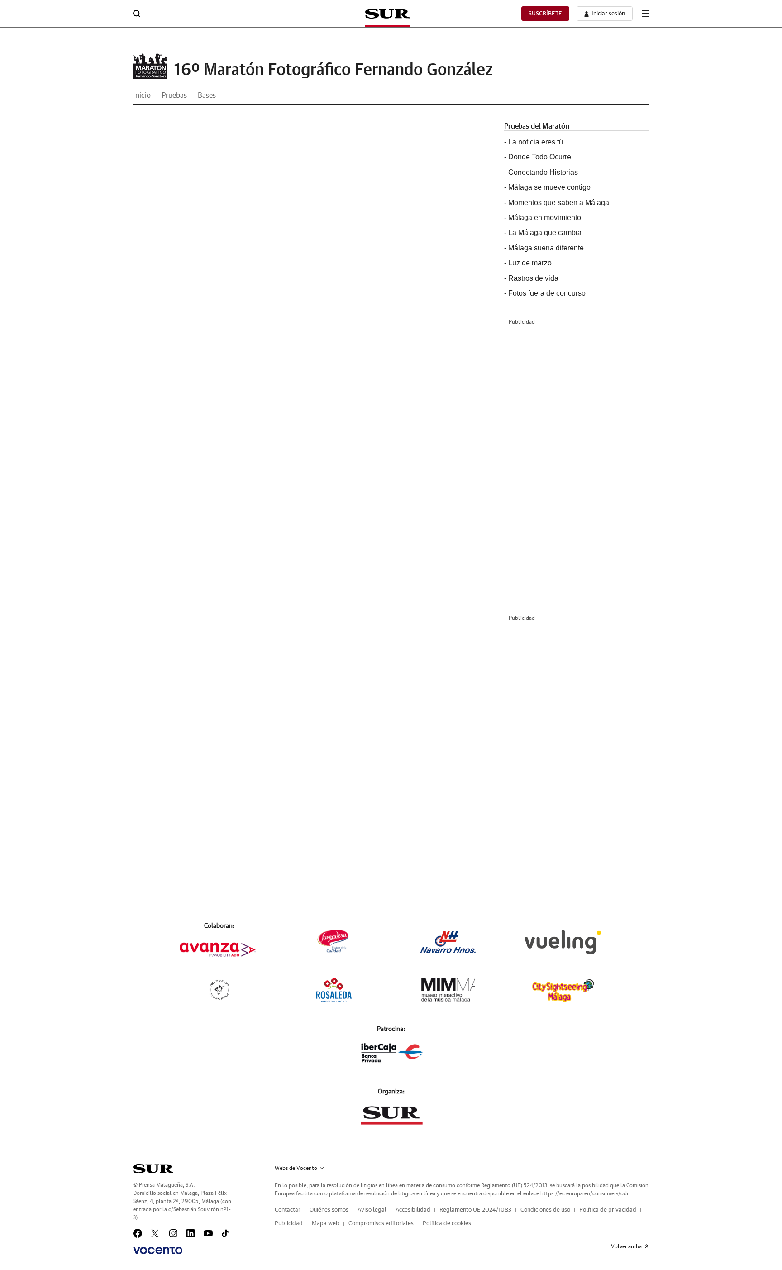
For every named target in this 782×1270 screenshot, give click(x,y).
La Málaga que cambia (545, 232)
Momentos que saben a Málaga (558, 202)
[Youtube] (208, 1233)
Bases (207, 95)
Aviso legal (372, 1210)
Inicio (142, 95)
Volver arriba (626, 1246)
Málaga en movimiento (544, 217)
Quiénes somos (329, 1210)
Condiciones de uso (545, 1210)
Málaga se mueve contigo (549, 187)
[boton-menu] (645, 13)
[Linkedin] (190, 1233)
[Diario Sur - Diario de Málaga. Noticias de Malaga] (387, 13)
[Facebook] (137, 1233)
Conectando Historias (543, 172)
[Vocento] (157, 1250)
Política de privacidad (607, 1210)
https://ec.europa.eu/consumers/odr (584, 1193)
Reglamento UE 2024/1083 (475, 1210)
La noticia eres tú (535, 142)
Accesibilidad (413, 1210)
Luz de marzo (530, 263)
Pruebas (174, 95)
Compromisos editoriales (381, 1224)
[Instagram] (173, 1233)
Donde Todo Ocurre (539, 157)
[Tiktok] (225, 1233)
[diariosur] (153, 1168)
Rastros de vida (533, 278)
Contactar (287, 1210)
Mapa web (325, 1224)
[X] (155, 1233)
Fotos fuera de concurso (547, 293)
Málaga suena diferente (546, 248)
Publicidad (289, 1224)
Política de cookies (447, 1224)
